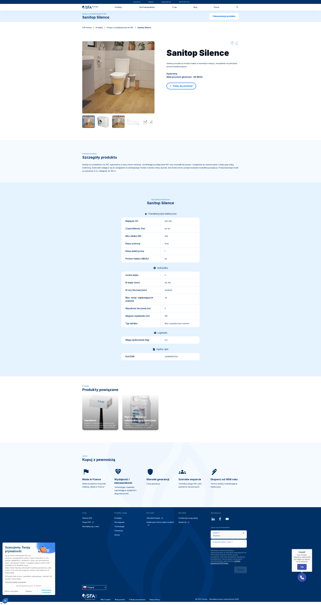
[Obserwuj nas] (213, 518)
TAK (302, 567)
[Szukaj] (237, 7)
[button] (302, 577)
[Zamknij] (312, 549)
